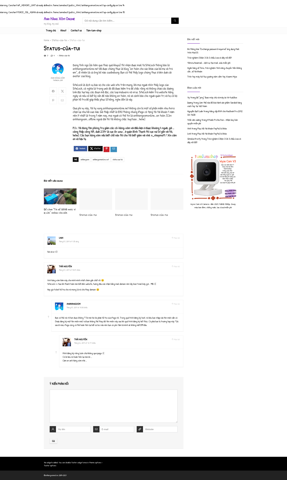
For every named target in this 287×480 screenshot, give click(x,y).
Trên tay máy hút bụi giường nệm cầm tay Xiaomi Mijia (212, 76)
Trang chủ (51, 30)
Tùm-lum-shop (93, 30)
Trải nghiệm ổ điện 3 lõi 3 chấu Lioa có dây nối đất (209, 57)
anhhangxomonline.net (101, 159)
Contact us (76, 30)
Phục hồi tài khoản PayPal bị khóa (212, 128)
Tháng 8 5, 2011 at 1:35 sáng (69, 241)
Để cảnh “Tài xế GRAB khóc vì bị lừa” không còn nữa (60, 210)
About (63, 30)
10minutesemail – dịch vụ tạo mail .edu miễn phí (208, 63)
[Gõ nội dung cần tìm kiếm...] (175, 21)
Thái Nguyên (65, 266)
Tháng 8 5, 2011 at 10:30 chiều (77, 307)
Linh (61, 238)
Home (46, 40)
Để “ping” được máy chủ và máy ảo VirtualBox (216, 97)
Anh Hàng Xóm (58, 78)
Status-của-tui (59, 40)
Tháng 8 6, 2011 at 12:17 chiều (85, 343)
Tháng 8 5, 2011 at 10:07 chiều (69, 270)
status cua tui (118, 159)
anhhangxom (85, 159)
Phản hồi (177, 238)
